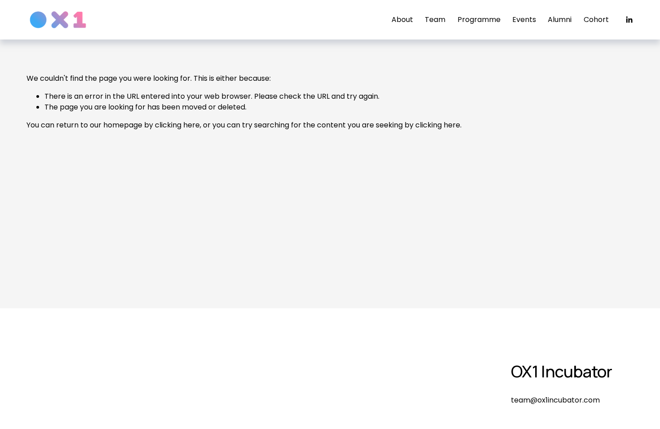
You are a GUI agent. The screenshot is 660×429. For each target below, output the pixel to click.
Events (524, 19)
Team (435, 19)
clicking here (177, 125)
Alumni (560, 19)
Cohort (596, 19)
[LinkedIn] (629, 19)
